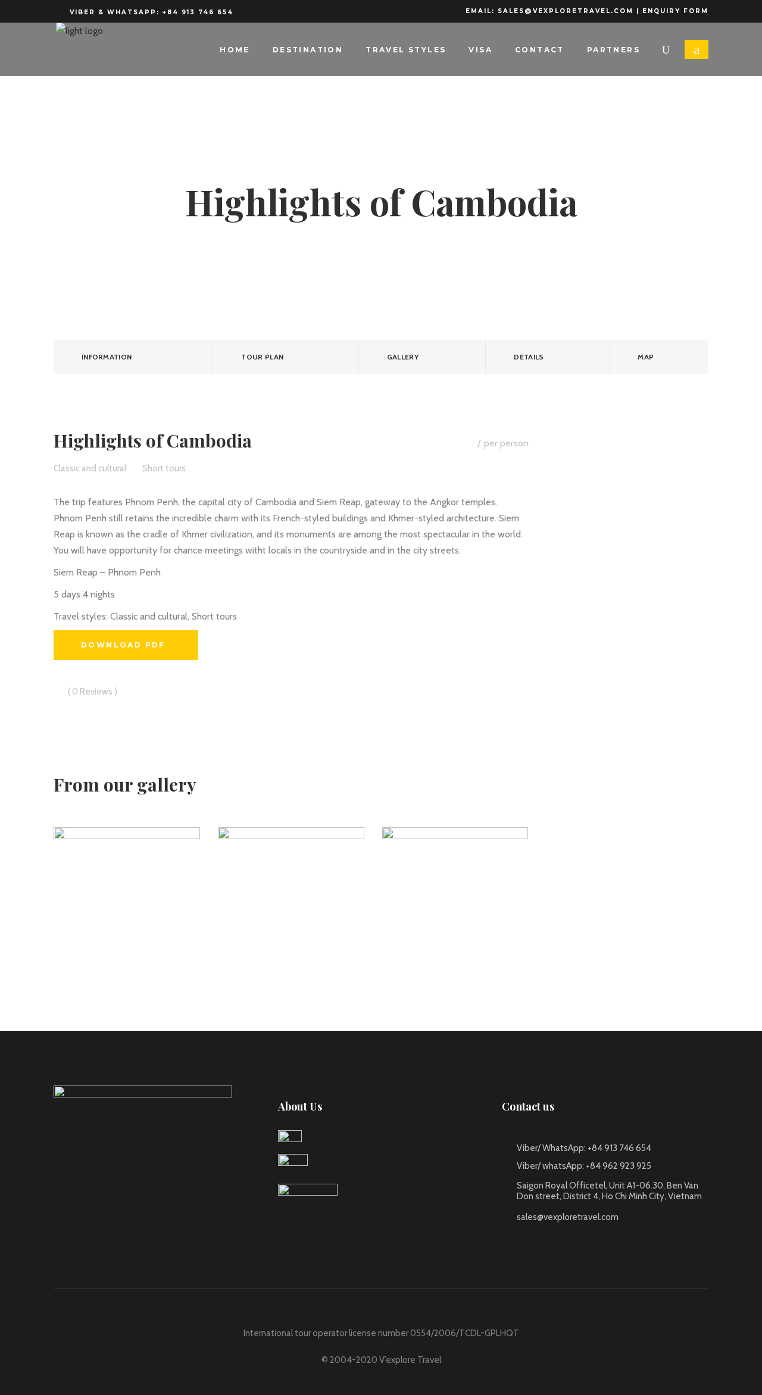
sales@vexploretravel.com (565, 11)
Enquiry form (675, 11)
